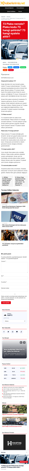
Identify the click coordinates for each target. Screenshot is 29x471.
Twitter (10, 67)
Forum (20, 11)
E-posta (4, 282)
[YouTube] (17, 332)
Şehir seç (6, 318)
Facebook (16, 67)
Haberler (3, 16)
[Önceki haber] (21, 342)
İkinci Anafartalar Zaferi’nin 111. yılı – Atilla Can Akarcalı (14, 391)
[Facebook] (4, 332)
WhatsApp (23, 67)
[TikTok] (21, 332)
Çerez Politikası (11, 11)
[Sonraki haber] (24, 342)
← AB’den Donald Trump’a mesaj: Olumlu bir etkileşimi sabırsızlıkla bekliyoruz (7, 181)
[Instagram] (12, 332)
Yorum (3, 261)
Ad (2, 276)
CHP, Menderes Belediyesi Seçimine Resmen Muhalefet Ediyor (14, 394)
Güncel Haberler (9, 8)
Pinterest (11, 70)
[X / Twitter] (8, 332)
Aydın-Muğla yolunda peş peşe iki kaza (12, 389)
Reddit (5, 70)
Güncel (8, 16)
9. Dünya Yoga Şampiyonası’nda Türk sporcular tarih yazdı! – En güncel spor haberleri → (20, 181)
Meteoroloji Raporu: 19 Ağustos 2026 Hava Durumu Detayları (13, 397)
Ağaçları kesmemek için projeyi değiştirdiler (13, 387)
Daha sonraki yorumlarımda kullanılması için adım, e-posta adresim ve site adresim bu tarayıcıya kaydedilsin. (14, 297)
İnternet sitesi (5, 288)
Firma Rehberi (20, 8)
